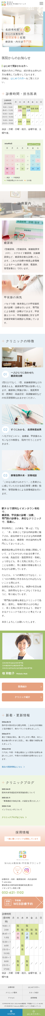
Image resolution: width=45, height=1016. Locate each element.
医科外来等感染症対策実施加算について (18, 792)
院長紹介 (22, 686)
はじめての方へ (18, 78)
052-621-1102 (13, 892)
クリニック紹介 (22, 697)
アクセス (11, 998)
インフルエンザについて (12, 809)
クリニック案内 (11, 993)
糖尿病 (8, 243)
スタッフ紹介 (34, 993)
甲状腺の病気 (13, 297)
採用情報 (22, 832)
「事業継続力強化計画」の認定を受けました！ (21, 801)
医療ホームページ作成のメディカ (30, 1006)
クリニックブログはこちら (13, 817)
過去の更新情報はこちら (12, 767)
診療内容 (11, 987)
